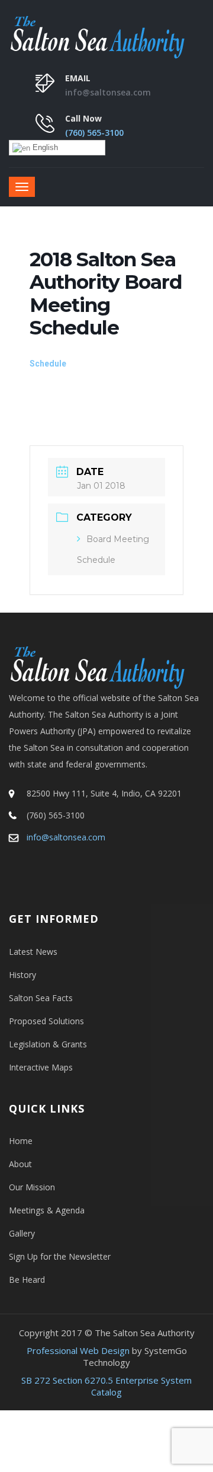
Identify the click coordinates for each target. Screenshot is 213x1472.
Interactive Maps (41, 1067)
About (20, 1164)
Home (21, 1140)
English (44, 147)
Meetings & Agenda (47, 1210)
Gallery (22, 1233)
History (22, 974)
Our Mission (32, 1187)
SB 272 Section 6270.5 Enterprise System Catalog (106, 1386)
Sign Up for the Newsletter (60, 1256)
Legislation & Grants (48, 1044)
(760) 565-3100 (94, 132)
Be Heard (27, 1279)
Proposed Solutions (46, 1021)
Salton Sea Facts (41, 997)
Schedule (48, 363)
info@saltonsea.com (108, 92)
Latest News (33, 951)
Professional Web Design (78, 1350)
